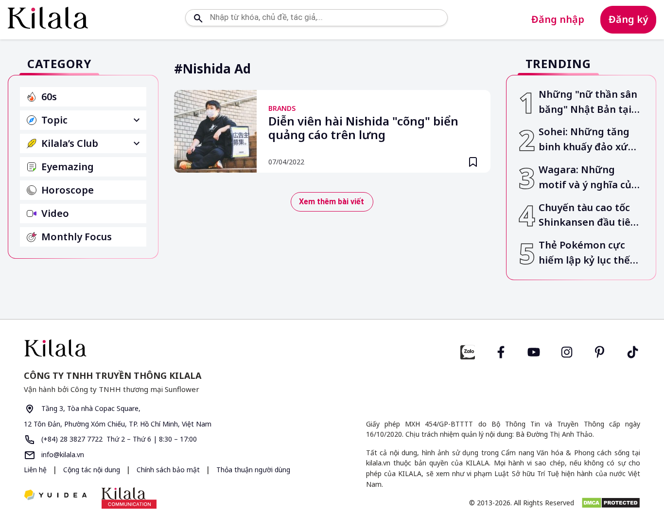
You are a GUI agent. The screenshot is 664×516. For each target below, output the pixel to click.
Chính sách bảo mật (169, 469)
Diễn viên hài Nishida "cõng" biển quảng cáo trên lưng (363, 128)
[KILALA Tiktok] (633, 350)
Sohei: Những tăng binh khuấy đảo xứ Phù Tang (584, 140)
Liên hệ (35, 469)
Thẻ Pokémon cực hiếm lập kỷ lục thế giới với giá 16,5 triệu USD (589, 253)
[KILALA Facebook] (467, 350)
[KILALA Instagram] (566, 350)
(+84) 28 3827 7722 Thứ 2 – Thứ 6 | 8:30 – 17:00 (118, 439)
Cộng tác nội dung (92, 469)
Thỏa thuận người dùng (253, 469)
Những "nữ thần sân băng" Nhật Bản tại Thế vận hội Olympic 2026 (588, 102)
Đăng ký (628, 19)
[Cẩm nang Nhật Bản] (174, 348)
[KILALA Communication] (129, 498)
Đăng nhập (557, 19)
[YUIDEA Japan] (55, 495)
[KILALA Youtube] (533, 350)
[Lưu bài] (473, 162)
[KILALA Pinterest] (600, 350)
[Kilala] (48, 18)
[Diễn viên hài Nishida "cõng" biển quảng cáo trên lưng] (215, 131)
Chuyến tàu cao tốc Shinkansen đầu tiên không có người (588, 216)
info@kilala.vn (61, 454)
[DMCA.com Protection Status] (610, 503)
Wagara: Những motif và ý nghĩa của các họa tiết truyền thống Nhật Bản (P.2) (588, 178)
